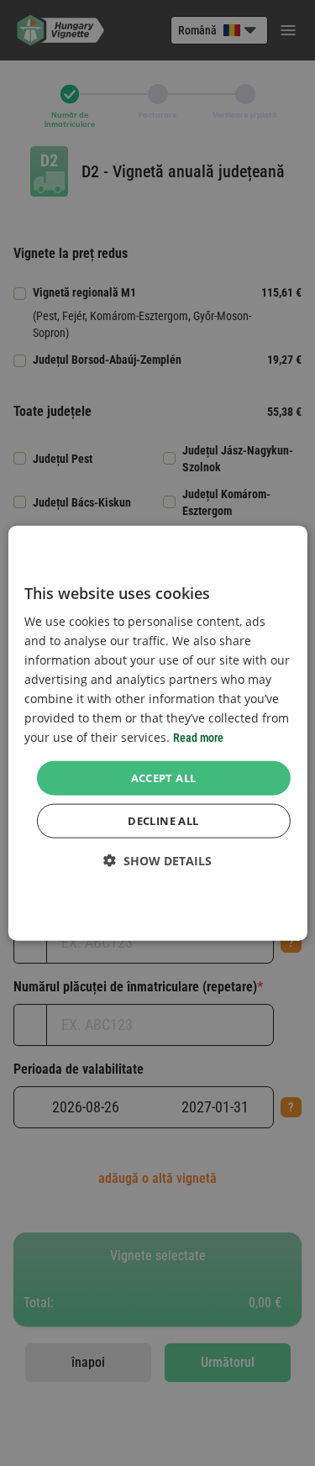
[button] (157, 860)
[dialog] (157, 733)
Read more (198, 737)
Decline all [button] (163, 820)
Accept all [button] (164, 777)
